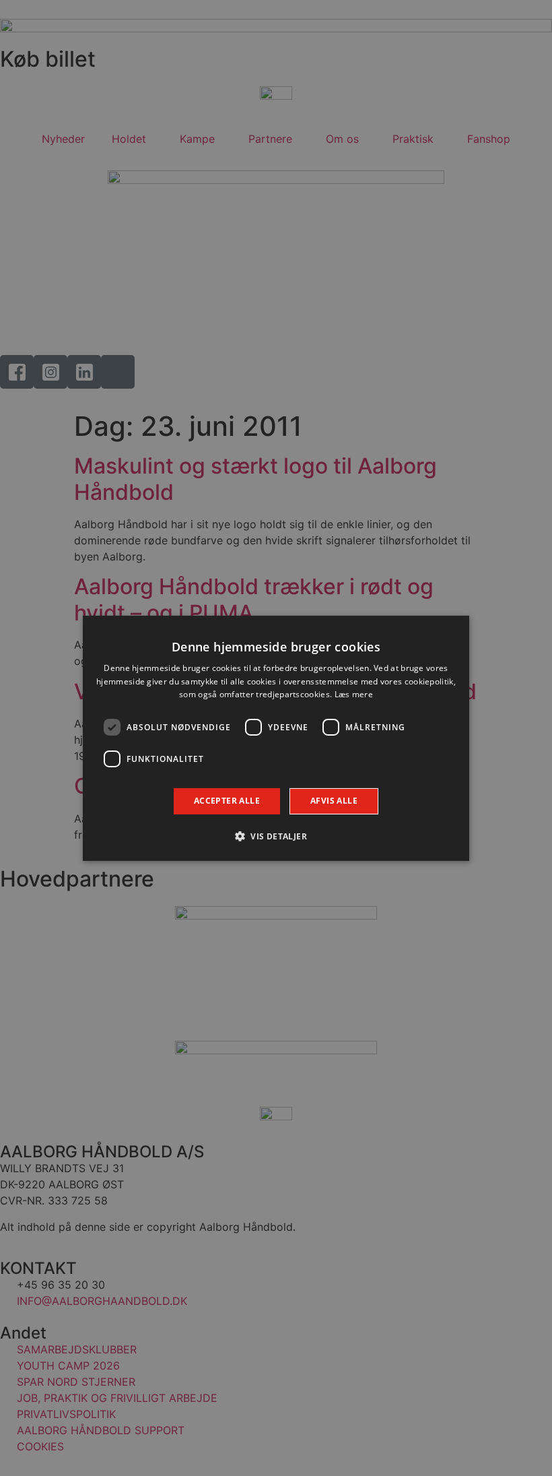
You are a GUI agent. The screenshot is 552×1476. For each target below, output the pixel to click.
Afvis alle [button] (333, 800)
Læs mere (354, 694)
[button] (276, 836)
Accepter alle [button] (227, 800)
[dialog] (276, 737)
